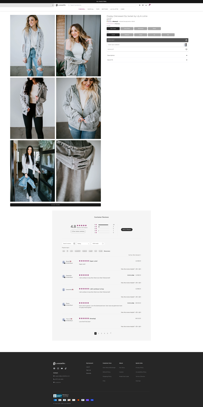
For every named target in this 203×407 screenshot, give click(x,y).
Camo (122, 9)
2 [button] (98, 333)
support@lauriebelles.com (62, 376)
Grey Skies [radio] (127, 28)
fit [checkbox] (67, 251)
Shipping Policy (107, 376)
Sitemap (138, 381)
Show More (55, 205)
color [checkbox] (71, 251)
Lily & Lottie (114, 9)
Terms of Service (140, 376)
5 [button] (107, 333)
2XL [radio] (168, 34)
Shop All (91, 9)
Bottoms (105, 9)
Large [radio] (140, 34)
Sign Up (88, 370)
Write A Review (127, 229)
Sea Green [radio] (113, 28)
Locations (58, 382)
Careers (121, 372)
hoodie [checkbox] (100, 251)
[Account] (146, 5)
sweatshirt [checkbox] (77, 251)
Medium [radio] (127, 34)
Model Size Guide (124, 376)
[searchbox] (67, 243)
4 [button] (104, 333)
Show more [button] (107, 251)
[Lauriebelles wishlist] (142, 5)
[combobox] (102, 5)
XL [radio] (154, 34)
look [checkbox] (96, 251)
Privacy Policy (139, 367)
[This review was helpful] (136, 269)
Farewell (82, 9)
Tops (97, 9)
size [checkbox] (64, 251)
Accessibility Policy (141, 372)
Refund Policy (106, 372)
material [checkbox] (85, 251)
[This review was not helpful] (139, 269)
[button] (149, 5)
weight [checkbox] (90, 251)
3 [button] (101, 333)
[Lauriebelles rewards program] (139, 5)
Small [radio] (113, 34)
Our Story (122, 367)
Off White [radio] (140, 28)
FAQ (104, 381)
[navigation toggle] (53, 5)
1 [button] (95, 333)
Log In (88, 367)
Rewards (88, 373)
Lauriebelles (67, 403)
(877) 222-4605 (59, 379)
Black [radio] (154, 28)
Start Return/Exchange (109, 367)
